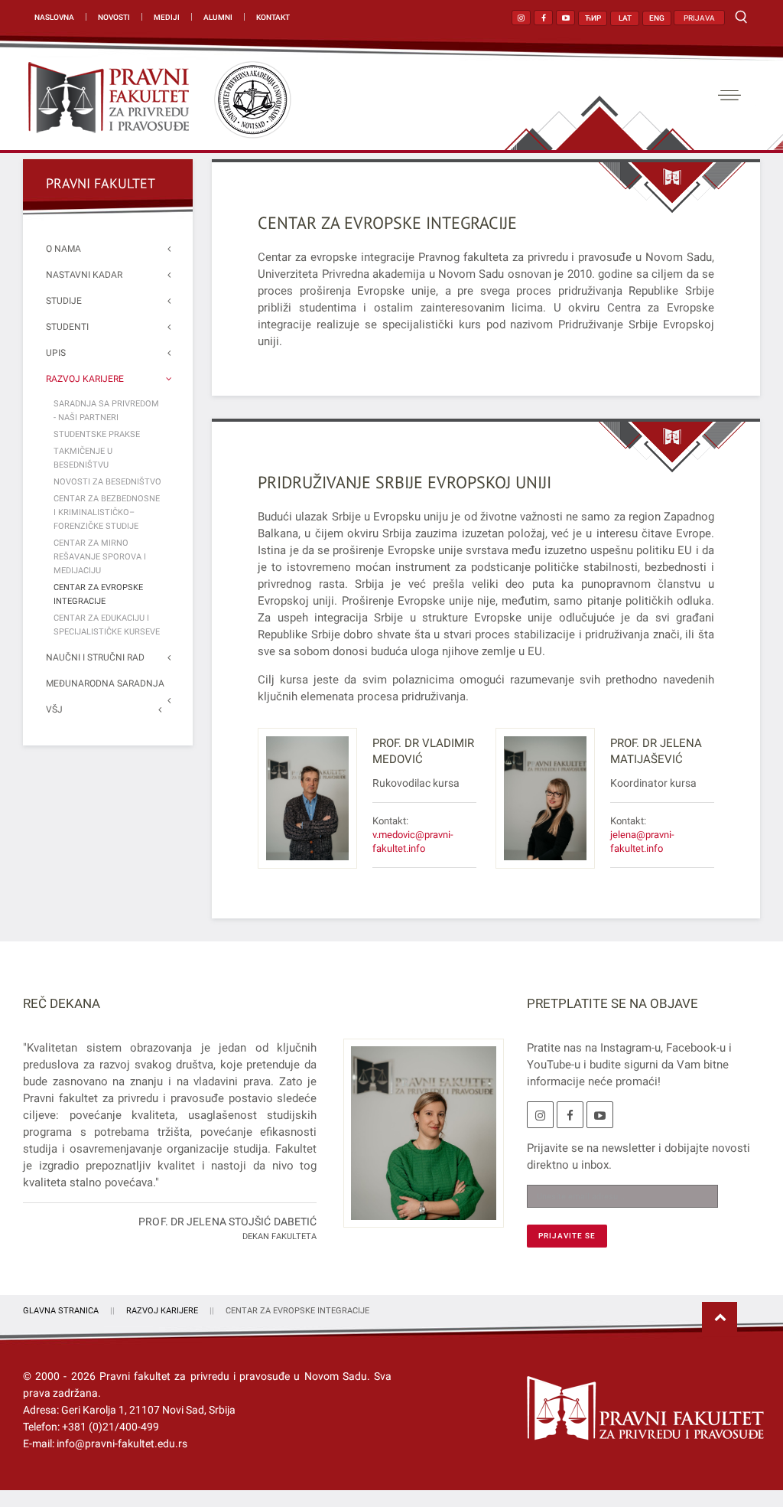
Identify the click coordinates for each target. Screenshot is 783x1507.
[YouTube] (599, 1114)
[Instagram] (540, 1114)
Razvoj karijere (85, 378)
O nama (63, 248)
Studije (64, 300)
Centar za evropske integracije (387, 222)
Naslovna (54, 17)
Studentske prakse (97, 434)
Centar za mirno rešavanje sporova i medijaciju (100, 557)
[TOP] (719, 1318)
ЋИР (593, 18)
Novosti (114, 17)
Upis (56, 352)
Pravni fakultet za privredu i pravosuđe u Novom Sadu (233, 1376)
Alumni (217, 17)
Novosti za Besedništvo (107, 482)
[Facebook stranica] (543, 17)
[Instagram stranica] (521, 17)
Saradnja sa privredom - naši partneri (106, 410)
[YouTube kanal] (565, 17)
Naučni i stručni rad (95, 657)
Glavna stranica (61, 1311)
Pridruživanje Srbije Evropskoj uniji (404, 482)
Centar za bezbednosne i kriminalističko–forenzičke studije (107, 512)
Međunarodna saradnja (105, 683)
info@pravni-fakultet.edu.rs (122, 1443)
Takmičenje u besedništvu (83, 458)
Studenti (67, 326)
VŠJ (54, 709)
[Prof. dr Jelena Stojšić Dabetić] (418, 1142)
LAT (625, 18)
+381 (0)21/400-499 (110, 1427)
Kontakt (273, 17)
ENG (656, 18)
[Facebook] (570, 1114)
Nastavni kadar (84, 274)
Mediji (167, 17)
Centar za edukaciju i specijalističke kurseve (107, 625)
